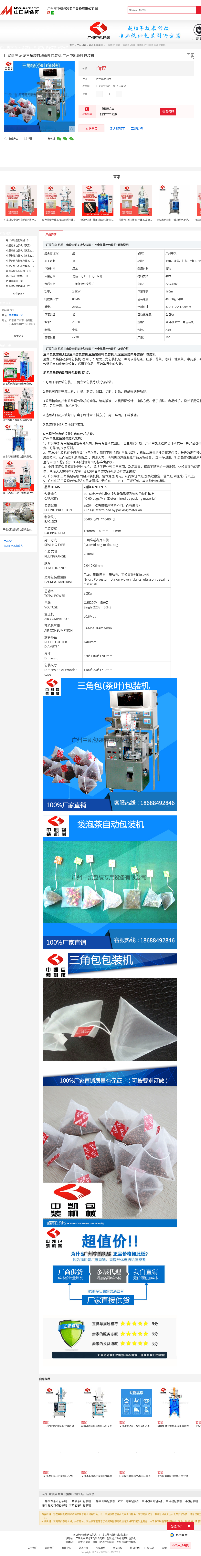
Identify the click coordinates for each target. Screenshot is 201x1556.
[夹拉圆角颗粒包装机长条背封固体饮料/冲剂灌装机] (18, 366)
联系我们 (49, 1548)
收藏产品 (13, 138)
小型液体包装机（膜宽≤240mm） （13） (28, 250)
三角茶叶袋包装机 (104, 1501)
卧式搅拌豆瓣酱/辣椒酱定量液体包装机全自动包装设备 (31, 420)
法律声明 (135, 1548)
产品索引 (8, 540)
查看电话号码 (16, 315)
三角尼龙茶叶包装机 (54, 1501)
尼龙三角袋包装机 (128, 1501)
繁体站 (150, 1548)
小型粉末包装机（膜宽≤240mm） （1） (27, 245)
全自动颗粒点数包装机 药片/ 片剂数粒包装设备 (27, 493)
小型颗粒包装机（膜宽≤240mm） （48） (28, 255)
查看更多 (18, 293)
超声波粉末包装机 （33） (19, 271)
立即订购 (137, 128)
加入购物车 (117, 128)
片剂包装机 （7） (15, 281)
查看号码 (168, 111)
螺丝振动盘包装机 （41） (19, 240)
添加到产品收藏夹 (13, 545)
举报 (30, 138)
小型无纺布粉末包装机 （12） (22, 266)
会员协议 (117, 1548)
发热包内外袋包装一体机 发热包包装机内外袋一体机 (146, 220)
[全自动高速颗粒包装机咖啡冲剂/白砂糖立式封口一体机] (18, 439)
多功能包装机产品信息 (85, 1534)
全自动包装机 (174, 1501)
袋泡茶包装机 (96, 45)
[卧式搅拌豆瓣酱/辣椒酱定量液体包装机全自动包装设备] (18, 402)
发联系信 (91, 128)
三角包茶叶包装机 (80, 1505)
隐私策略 (100, 1548)
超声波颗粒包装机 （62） (19, 286)
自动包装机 (191, 1501)
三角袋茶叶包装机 (80, 1501)
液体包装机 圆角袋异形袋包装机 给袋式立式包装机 (106, 220)
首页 (71, 45)
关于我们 (32, 1548)
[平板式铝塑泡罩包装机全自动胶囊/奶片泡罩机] (18, 512)
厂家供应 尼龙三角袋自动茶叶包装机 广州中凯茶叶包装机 (106, 1538)
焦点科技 (105, 1552)
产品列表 (81, 45)
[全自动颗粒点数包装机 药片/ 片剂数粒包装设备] (18, 475)
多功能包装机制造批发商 (115, 1534)
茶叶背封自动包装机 (54, 1505)
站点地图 (83, 1548)
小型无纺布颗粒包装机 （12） (22, 260)
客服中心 (66, 1548)
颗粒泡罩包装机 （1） (17, 276)
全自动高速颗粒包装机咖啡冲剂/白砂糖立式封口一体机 (31, 456)
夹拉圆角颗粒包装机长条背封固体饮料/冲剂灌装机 (29, 383)
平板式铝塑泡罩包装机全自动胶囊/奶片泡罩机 (27, 529)
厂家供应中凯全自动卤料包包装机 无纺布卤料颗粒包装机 (33, 220)
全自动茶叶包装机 (153, 1501)
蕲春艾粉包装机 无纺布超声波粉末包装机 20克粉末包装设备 (73, 220)
